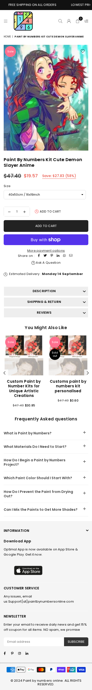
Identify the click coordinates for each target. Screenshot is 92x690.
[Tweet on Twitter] (45, 256)
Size (7, 186)
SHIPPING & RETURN (44, 301)
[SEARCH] (60, 21)
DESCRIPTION (44, 291)
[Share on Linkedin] (58, 256)
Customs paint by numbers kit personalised (68, 386)
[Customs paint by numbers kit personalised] (68, 355)
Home (7, 36)
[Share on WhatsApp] (64, 256)
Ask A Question (48, 262)
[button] (77, 21)
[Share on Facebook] (39, 256)
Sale (10, 51)
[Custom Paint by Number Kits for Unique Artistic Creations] (24, 355)
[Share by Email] (71, 256)
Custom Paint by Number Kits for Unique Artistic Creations (24, 388)
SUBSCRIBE (76, 641)
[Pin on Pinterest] (52, 256)
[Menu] (5, 21)
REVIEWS (44, 312)
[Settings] (85, 21)
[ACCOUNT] (69, 21)
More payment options (46, 250)
